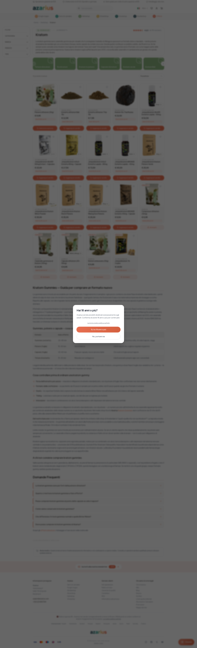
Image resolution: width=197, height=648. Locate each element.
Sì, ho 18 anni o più (98, 329)
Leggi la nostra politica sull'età (98, 323)
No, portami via (98, 336)
